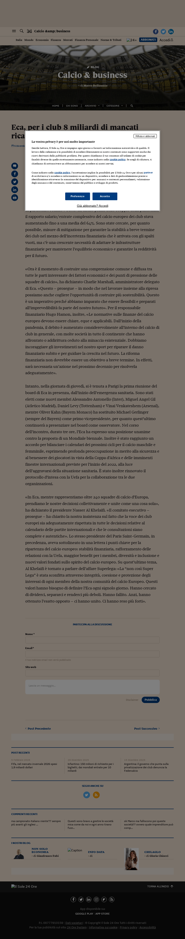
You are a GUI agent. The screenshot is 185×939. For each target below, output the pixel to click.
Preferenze (78, 196)
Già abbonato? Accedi (92, 205)
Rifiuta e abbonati (145, 136)
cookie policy (117, 159)
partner (148, 172)
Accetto (105, 196)
